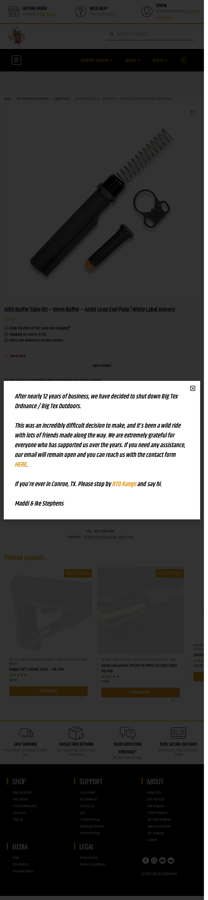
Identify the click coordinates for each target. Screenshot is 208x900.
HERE (20, 465)
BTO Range (124, 484)
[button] (193, 388)
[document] (102, 450)
